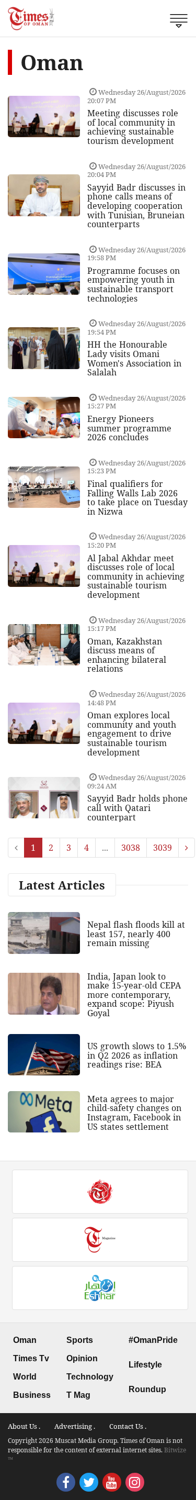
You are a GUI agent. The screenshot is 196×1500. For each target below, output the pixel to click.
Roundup (147, 1389)
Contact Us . (127, 1426)
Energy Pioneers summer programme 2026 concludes (129, 428)
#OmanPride (153, 1340)
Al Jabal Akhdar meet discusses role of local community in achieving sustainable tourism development (136, 576)
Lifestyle (145, 1364)
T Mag (78, 1395)
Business (32, 1395)
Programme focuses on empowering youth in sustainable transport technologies (133, 284)
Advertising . (74, 1426)
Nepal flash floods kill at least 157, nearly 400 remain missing (136, 934)
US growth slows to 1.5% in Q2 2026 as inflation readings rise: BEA (136, 1055)
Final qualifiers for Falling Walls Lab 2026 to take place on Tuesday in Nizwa (137, 497)
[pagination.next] (186, 848)
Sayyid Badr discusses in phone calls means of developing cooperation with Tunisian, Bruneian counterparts (136, 206)
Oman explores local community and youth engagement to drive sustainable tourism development (131, 733)
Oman (25, 1340)
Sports (79, 1340)
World (25, 1376)
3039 (162, 847)
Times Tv (31, 1358)
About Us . (24, 1426)
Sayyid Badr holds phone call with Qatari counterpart (137, 808)
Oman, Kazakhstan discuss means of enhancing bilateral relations (126, 655)
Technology (89, 1376)
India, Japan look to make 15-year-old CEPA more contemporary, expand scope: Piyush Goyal (134, 995)
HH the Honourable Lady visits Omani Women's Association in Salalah (134, 358)
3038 (130, 847)
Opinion (82, 1358)
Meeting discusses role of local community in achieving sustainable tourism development (132, 127)
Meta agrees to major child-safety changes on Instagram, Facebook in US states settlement (134, 1112)
